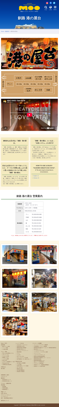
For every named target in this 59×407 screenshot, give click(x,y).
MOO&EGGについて (6, 379)
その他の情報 (5, 349)
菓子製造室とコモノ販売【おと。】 (24, 359)
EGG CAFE (4, 360)
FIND (46, 8)
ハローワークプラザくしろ (39, 354)
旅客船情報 (4, 389)
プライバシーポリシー (6, 395)
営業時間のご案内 (5, 374)
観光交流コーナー (37, 349)
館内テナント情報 (6, 346)
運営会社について (5, 400)
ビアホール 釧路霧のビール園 (8, 361)
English (35, 175)
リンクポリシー (4, 396)
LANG (50, 8)
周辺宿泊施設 (5, 387)
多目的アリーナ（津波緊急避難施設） (42, 364)
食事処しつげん (5, 357)
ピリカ (18, 353)
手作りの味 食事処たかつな (8, 353)
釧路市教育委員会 (37, 359)
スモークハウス (5, 354)
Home (2, 31)
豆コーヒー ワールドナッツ (22, 350)
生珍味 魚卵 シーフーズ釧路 (22, 365)
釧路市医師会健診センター (39, 360)
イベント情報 (5, 347)
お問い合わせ (4, 393)
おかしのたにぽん (20, 356)
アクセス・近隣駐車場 (6, 383)
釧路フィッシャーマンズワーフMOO (29, 7)
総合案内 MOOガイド (21, 349)
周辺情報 (3, 385)
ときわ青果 (19, 364)
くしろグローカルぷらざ (39, 350)
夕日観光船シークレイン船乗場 (40, 346)
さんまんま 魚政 (5, 356)
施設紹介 (7, 31)
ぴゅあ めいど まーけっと (22, 344)
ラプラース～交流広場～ (39, 363)
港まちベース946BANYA (39, 361)
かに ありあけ (20, 367)
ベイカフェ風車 (5, 358)
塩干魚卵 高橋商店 (20, 370)
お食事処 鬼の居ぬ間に (7, 364)
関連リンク (3, 391)
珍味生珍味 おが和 (20, 346)
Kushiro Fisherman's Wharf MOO (29, 405)
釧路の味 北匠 (20, 368)
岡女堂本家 (19, 351)
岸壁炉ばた (3, 367)
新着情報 (3, 344)
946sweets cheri (5, 363)
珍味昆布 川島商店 (20, 371)
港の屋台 (3, 368)
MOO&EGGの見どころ (7, 381)
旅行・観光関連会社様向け (7, 398)
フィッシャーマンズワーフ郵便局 (41, 344)
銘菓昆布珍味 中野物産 (21, 347)
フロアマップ (4, 376)
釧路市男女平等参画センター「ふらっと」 (42, 357)
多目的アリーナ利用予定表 (39, 366)
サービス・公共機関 (37, 343)
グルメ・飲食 (4, 351)
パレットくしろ (37, 353)
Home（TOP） (4, 343)
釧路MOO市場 (19, 361)
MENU (55, 8)
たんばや (19, 354)
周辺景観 (4, 386)
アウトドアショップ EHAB (22, 357)
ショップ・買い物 (20, 343)
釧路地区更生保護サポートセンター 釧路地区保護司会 (45, 347)
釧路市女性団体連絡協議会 (39, 356)
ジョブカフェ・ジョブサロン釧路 (41, 351)
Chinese (35, 178)
